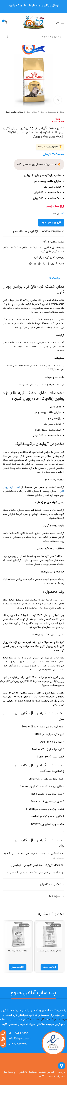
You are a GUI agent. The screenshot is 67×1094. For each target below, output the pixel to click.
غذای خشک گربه (14, 112)
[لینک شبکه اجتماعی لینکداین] (35, 263)
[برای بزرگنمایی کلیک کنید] (58, 100)
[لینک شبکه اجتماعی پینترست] (39, 263)
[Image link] (53, 1043)
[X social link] (44, 263)
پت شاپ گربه (36, 248)
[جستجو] (6, 36)
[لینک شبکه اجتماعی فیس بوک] (48, 263)
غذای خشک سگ (36, 1020)
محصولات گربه (48, 112)
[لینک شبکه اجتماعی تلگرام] (30, 263)
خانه (62, 112)
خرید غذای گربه (58, 1020)
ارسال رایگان (51, 248)
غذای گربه (32, 112)
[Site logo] (33, 22)
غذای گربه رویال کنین (44, 257)
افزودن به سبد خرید (51, 222)
